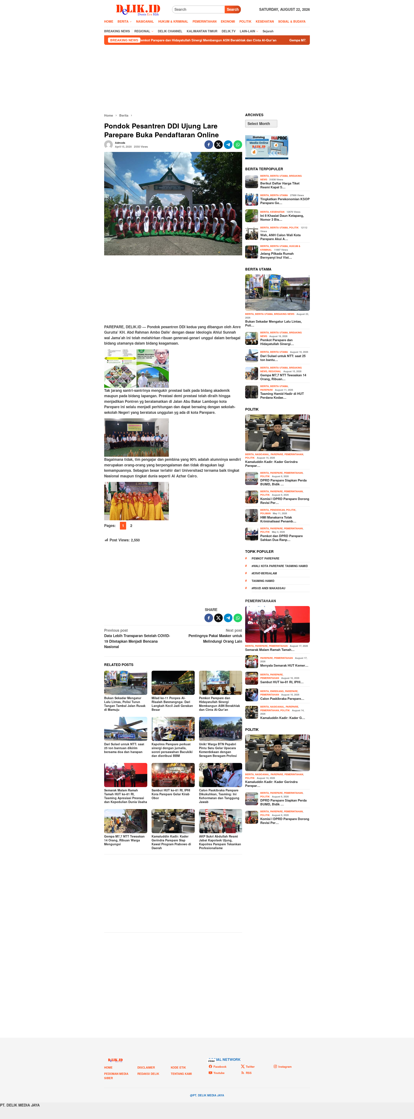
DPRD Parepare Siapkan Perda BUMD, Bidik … (283, 482)
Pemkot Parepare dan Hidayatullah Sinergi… (277, 342)
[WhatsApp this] (238, 144)
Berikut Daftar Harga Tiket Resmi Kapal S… (280, 185)
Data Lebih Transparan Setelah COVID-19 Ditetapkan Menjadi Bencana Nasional (137, 638)
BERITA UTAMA (279, 175)
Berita (264, 175)
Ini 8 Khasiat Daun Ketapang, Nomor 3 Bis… (282, 217)
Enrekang (277, 691)
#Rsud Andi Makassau (268, 588)
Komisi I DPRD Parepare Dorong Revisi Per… (284, 501)
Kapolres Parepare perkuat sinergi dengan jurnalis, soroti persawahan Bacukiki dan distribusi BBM (172, 750)
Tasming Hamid (263, 581)
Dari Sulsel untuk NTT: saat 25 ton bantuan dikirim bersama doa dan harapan (124, 748)
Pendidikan (277, 509)
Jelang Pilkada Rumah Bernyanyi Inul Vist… (277, 255)
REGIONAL (274, 371)
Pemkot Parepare (265, 558)
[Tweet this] (218, 144)
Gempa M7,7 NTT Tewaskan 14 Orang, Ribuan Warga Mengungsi (280, 40)
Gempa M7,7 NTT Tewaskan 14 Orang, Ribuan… (283, 377)
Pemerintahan (293, 454)
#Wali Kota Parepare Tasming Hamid (280, 566)
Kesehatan (277, 211)
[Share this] (208, 144)
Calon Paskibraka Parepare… (282, 698)
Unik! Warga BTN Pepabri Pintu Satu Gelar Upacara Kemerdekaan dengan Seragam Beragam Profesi (218, 750)
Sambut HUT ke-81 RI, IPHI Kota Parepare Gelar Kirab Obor (171, 794)
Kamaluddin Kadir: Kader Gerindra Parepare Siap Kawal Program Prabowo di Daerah (171, 842)
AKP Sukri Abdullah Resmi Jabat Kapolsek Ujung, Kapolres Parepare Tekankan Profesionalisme (220, 842)
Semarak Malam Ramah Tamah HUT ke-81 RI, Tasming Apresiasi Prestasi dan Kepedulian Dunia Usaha (125, 796)
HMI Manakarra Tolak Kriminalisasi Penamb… (278, 519)
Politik (294, 227)
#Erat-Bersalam (264, 573)
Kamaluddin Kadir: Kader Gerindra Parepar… (271, 463)
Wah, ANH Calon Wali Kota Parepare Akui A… (280, 237)
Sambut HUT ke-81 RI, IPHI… (282, 682)
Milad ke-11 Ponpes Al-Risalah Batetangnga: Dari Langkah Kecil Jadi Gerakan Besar (172, 704)
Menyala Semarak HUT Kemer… (284, 665)
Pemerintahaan (260, 600)
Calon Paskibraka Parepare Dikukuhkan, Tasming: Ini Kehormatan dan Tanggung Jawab (219, 796)
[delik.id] (138, 9)
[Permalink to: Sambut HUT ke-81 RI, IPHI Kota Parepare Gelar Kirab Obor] (173, 775)
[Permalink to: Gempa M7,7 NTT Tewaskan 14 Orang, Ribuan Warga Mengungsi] (125, 821)
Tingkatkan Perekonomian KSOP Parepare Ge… (285, 201)
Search (233, 9)
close (211, 1061)
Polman (265, 513)
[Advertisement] (207, 79)
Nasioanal (262, 454)
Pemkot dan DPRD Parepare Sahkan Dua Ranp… (281, 538)
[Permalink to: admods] (108, 144)
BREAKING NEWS (284, 314)
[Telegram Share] (228, 144)
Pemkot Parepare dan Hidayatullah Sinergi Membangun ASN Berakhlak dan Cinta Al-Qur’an (151, 40)
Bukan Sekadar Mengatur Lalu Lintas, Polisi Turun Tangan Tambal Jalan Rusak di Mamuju (125, 704)
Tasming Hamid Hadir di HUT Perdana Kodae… (282, 395)
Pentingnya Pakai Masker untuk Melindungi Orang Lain (215, 636)
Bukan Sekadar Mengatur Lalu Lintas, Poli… (273, 323)
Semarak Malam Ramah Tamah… (270, 650)
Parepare (266, 389)
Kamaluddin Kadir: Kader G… (282, 718)
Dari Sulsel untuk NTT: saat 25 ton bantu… (283, 358)
